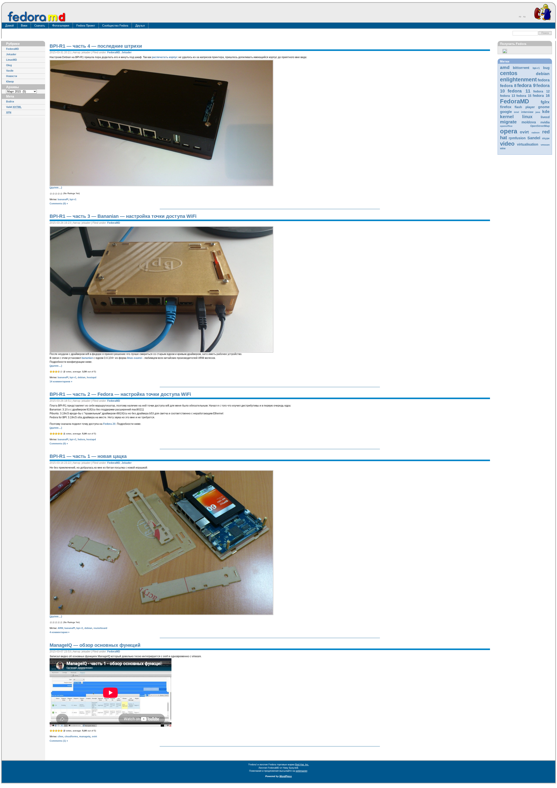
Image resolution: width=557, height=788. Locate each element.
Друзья (140, 25)
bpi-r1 (536, 68)
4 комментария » (59, 632)
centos (508, 73)
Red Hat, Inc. (302, 764)
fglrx (545, 102)
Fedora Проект (85, 25)
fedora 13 (507, 95)
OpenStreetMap (540, 126)
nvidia (545, 122)
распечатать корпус (165, 57)
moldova (529, 122)
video (507, 144)
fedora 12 (541, 91)
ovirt (524, 131)
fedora (544, 80)
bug (546, 68)
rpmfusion (517, 138)
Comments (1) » (59, 740)
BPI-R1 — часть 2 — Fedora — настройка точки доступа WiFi (120, 394)
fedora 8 (508, 85)
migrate (508, 121)
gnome (544, 107)
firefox (505, 107)
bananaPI (63, 199)
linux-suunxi (134, 358)
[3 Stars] (56, 193)
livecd (545, 117)
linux (527, 116)
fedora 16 (541, 96)
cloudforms (71, 736)
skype (546, 138)
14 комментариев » (61, 381)
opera (508, 131)
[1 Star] (51, 193)
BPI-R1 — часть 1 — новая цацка (88, 456)
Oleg (9, 65)
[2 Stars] (53, 193)
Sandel (533, 138)
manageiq (85, 736)
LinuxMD (11, 59)
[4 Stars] (58, 193)
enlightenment (518, 79)
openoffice (506, 126)
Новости (11, 76)
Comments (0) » (59, 203)
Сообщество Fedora (115, 25)
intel (516, 112)
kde (546, 111)
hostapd (91, 377)
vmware (545, 144)
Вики (24, 25)
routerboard (100, 628)
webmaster (301, 771)
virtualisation (527, 144)
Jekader (11, 54)
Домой (9, 25)
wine (503, 148)
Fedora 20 (109, 423)
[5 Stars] (61, 193)
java (537, 112)
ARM (60, 628)
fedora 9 (526, 85)
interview (527, 112)
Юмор (10, 81)
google (506, 112)
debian (543, 73)
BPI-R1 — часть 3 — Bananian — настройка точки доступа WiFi (123, 216)
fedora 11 (519, 90)
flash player (525, 107)
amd (505, 67)
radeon (536, 132)
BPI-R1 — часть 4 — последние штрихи (96, 46)
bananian (87, 358)
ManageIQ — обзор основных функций (95, 645)
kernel (507, 116)
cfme (60, 736)
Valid (14, 107)
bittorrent (521, 68)
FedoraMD (12, 48)
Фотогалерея (60, 25)
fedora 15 (523, 95)
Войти (10, 101)
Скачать (39, 25)
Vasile (9, 70)
